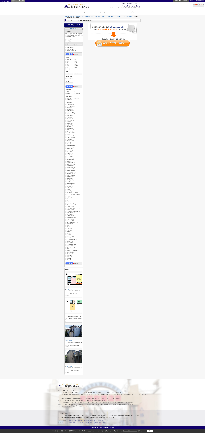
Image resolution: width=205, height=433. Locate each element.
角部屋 (69, 234)
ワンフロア (70, 253)
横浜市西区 (92, 420)
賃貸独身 (86, 417)
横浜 (74, 422)
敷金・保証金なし (71, 47)
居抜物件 (69, 258)
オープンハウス (71, 132)
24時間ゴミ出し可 (71, 219)
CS (68, 198)
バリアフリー (70, 120)
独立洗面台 (70, 186)
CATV (69, 201)
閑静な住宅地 (70, 110)
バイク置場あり (71, 162)
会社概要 (65, 415)
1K (76, 59)
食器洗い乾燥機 (71, 170)
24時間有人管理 (71, 216)
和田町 (70, 422)
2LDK (68, 64)
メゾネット (70, 150)
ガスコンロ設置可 (71, 136)
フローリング (70, 147)
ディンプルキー (71, 212)
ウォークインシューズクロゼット (74, 195)
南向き (69, 233)
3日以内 (68, 93)
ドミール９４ (69, 340)
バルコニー (70, 153)
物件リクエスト (76, 415)
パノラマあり (70, 99)
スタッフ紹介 (92, 415)
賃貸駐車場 (66, 417)
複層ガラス (70, 241)
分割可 (69, 121)
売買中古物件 (121, 415)
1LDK (76, 61)
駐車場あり (70, 223)
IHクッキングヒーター (72, 250)
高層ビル (69, 255)
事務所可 (69, 117)
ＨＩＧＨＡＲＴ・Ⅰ (70, 366)
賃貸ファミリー (93, 417)
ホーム (60, 415)
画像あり (69, 98)
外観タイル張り (71, 167)
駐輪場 (69, 161)
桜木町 (104, 422)
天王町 (94, 422)
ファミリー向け (71, 143)
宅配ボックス (70, 209)
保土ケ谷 (90, 422)
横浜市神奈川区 (99, 420)
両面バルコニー (71, 249)
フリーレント (70, 129)
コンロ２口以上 (71, 169)
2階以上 (69, 225)
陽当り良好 (70, 109)
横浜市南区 (80, 420)
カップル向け (70, 140)
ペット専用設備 (71, 106)
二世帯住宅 (70, 128)
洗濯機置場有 (70, 165)
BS (68, 200)
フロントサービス (71, 217)
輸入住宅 (69, 238)
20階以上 (69, 230)
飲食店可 (69, 256)
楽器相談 (69, 107)
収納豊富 (69, 197)
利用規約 (111, 417)
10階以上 (69, 228)
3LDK (76, 65)
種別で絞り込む (74, 28)
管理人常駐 (70, 125)
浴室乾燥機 (70, 178)
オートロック (70, 206)
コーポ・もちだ (69, 289)
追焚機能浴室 (70, 176)
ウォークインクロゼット (73, 192)
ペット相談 (70, 242)
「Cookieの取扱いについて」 (129, 431)
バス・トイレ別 (71, 175)
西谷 (97, 422)
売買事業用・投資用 (129, 415)
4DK (76, 67)
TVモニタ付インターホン (73, 208)
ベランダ (69, 151)
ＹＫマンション (69, 315)
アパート (69, 39)
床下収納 (69, 191)
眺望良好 (69, 126)
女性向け (69, 142)
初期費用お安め (79, 417)
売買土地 (60, 417)
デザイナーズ (70, 112)
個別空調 (69, 260)
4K (67, 67)
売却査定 (70, 415)
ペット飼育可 (70, 104)
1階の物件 (70, 227)
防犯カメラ (70, 214)
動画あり (77, 98)
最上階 (69, 231)
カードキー (70, 131)
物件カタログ (106, 415)
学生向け (69, 139)
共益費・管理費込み (71, 50)
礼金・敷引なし (70, 49)
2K (67, 62)
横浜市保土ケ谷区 (73, 420)
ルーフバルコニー (71, 154)
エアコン (69, 187)
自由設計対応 (70, 252)
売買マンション (139, 415)
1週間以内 (77, 93)
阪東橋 (100, 422)
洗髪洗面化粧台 (71, 183)
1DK (68, 61)
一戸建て (69, 41)
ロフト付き (70, 148)
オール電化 (70, 156)
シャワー (69, 184)
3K (76, 64)
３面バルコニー (71, 247)
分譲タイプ (70, 123)
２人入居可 (70, 118)
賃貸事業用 (72, 417)
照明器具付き (70, 159)
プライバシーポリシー (103, 417)
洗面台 (69, 181)
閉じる (150, 431)
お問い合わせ (84, 415)
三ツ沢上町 (78, 422)
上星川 (82, 422)
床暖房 (69, 189)
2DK (76, 62)
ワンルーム (69, 59)
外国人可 (69, 134)
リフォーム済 (70, 236)
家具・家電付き (71, 164)
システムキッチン (71, 172)
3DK (68, 65)
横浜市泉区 (106, 420)
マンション (75, 39)
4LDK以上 (69, 69)
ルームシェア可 (71, 137)
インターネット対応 (72, 204)
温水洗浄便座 (70, 180)
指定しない (69, 91)
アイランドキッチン (72, 239)
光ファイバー (70, 203)
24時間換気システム (72, 244)
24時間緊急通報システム (73, 211)
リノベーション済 (71, 114)
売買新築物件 (114, 415)
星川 (86, 422)
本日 (76, 91)
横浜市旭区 (86, 420)
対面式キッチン (71, 173)
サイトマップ (99, 415)
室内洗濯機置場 (71, 145)
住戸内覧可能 (70, 220)
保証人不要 (70, 115)
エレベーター (70, 158)
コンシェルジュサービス (73, 222)
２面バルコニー (71, 245)
